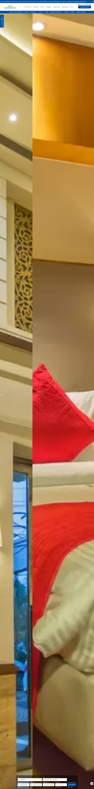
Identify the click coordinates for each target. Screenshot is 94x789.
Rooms (26, 12)
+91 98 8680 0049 (86, 4)
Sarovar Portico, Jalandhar (16, 12)
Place (19, 777)
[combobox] (30, 779)
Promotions (33, 12)
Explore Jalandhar (81, 12)
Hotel (44, 777)
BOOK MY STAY (84, 7)
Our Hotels (27, 7)
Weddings (48, 7)
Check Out (32, 782)
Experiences (65, 7)
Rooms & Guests (46, 782)
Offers (42, 7)
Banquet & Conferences (56, 12)
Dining (46, 12)
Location (40, 12)
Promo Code (57, 782)
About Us (35, 7)
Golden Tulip (56, 7)
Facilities (66, 12)
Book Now (72, 784)
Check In (19, 782)
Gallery (73, 12)
